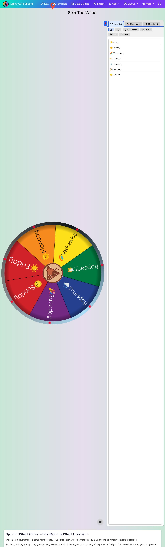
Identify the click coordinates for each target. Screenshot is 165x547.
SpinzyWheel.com (21, 3)
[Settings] (100, 522)
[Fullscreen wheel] (159, 3)
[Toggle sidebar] (105, 23)
